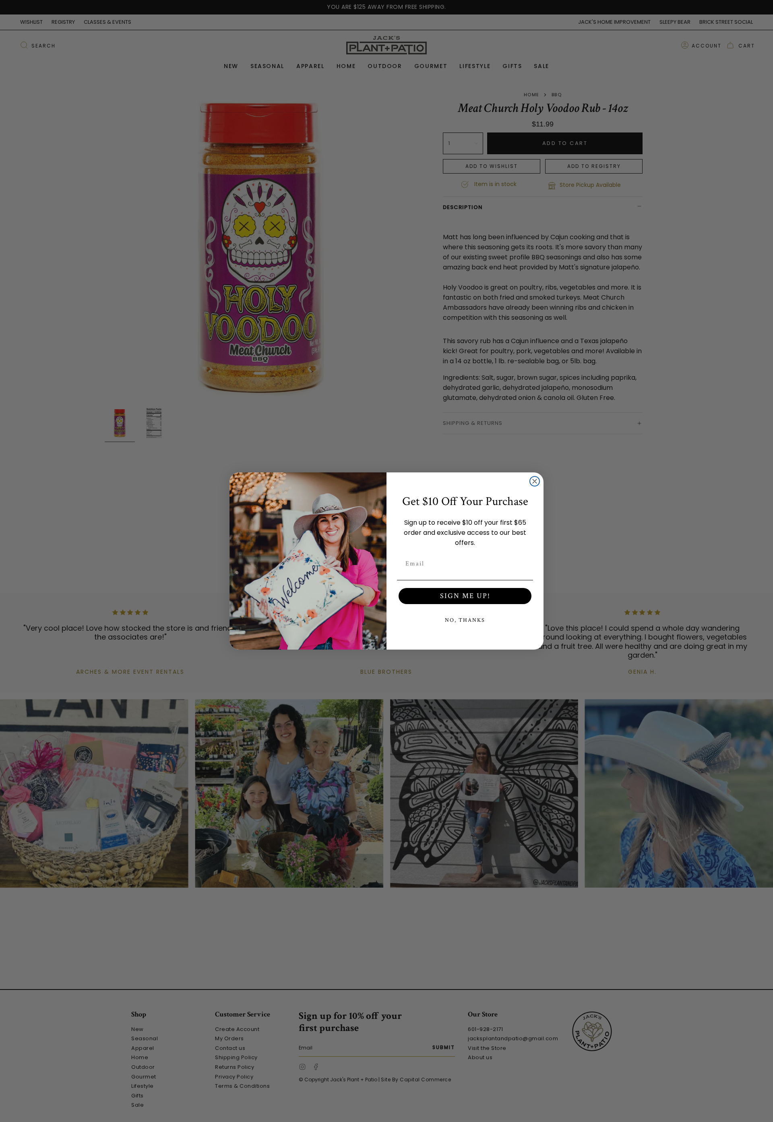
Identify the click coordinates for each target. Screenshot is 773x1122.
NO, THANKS (465, 620)
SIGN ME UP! (465, 595)
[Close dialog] (534, 481)
